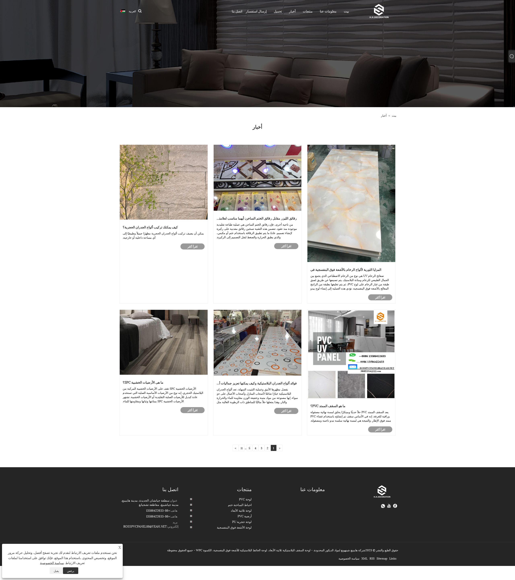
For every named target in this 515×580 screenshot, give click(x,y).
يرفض (70, 571)
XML (365, 558)
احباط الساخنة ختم (240, 504)
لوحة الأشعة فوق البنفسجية (234, 527)
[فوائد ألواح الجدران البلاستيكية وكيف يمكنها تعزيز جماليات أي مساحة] (258, 342)
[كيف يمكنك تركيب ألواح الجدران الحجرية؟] (164, 182)
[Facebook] (395, 506)
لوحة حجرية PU (242, 521)
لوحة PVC (245, 499)
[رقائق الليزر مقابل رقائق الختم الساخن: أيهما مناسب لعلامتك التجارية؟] (258, 177)
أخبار (384, 115)
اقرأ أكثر (380, 297)
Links (392, 558)
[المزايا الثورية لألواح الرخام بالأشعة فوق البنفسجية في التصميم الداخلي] (351, 203)
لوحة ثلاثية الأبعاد (241, 510)
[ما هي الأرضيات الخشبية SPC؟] (164, 342)
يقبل (56, 571)
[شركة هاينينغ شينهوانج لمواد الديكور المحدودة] (378, 10)
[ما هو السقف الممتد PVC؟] (351, 353)
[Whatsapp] (383, 506)
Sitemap (382, 558)
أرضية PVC (245, 515)
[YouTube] (389, 506)
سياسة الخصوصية (349, 558)
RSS (372, 558)
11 (242, 448)
